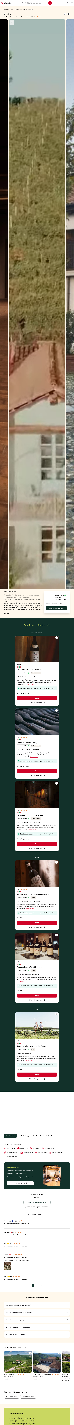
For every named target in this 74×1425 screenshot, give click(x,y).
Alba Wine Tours (11, 1397)
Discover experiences (56, 608)
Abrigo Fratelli (38, 1377)
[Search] (50, 3)
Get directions (10, 1136)
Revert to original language (37, 1202)
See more (7, 613)
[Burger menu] (71, 3)
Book (37, 698)
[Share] (65, 14)
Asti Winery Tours (28, 1397)
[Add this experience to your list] (56, 637)
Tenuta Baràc (8, 1377)
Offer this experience (36, 703)
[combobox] (36, 3)
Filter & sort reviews (36, 1214)
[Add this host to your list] (68, 14)
